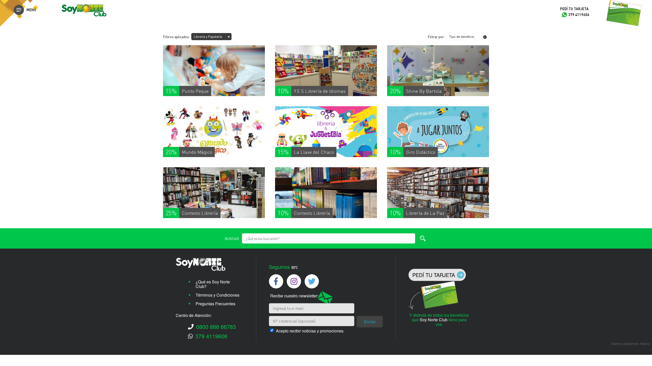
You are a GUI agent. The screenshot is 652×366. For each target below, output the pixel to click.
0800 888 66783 (216, 326)
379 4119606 (211, 336)
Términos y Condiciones (217, 295)
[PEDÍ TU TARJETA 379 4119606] (624, 13)
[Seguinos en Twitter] (312, 281)
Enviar (370, 322)
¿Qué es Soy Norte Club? (213, 284)
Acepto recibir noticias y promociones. (310, 331)
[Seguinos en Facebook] (276, 281)
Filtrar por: (436, 36)
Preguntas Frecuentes (215, 303)
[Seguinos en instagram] (294, 281)
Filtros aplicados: (176, 36)
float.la (644, 343)
